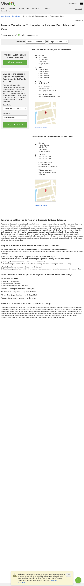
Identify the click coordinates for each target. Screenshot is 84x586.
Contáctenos (5, 11)
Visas (3, 8)
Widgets (47, 8)
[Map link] (45, 113)
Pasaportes (12, 8)
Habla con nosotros (29, 35)
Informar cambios (41, 128)
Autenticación (37, 8)
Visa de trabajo (24, 8)
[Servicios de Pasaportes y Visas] (8, 4)
